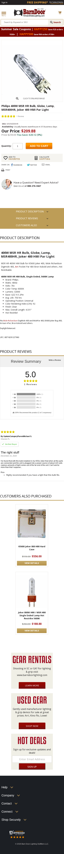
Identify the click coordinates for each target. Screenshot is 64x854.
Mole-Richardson (10, 320)
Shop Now (32, 725)
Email (47, 165)
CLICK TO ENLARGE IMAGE (34, 98)
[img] (8, 116)
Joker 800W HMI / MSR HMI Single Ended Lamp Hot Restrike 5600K (32, 615)
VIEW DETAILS (32, 563)
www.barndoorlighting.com (32, 675)
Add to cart (39, 145)
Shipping (44, 158)
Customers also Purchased (26, 226)
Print (8, 170)
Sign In (4, 2)
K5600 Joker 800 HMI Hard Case (31, 548)
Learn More (32, 685)
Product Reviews (27, 218)
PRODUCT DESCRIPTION (30, 211)
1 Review (20, 116)
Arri (16, 266)
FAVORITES (14, 158)
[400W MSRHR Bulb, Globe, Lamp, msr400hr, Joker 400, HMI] (32, 100)
